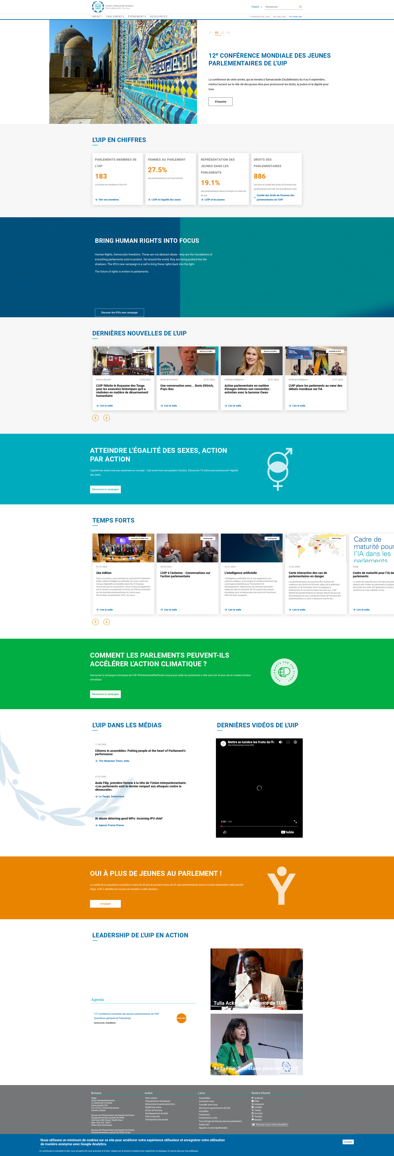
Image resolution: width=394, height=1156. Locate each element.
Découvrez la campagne (105, 489)
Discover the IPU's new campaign (119, 312)
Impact (97, 16)
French (255, 6)
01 (211, 32)
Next (106, 418)
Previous (95, 418)
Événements (137, 16)
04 (228, 32)
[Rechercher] (300, 6)
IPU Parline (295, 17)
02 (216, 32)
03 (222, 32)
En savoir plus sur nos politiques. (183, 1151)
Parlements (115, 16)
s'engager (105, 903)
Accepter (348, 1142)
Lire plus (220, 109)
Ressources (159, 16)
